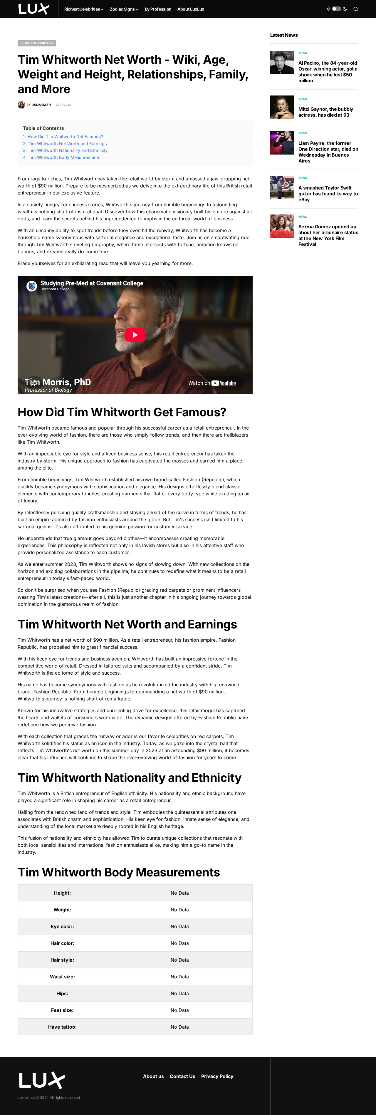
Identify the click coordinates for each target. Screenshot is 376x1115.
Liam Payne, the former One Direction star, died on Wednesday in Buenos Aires (328, 152)
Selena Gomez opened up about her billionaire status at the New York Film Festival (328, 235)
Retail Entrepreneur (37, 43)
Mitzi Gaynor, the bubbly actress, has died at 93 (325, 112)
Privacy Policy (217, 1076)
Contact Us (182, 1076)
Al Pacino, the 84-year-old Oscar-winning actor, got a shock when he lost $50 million (327, 71)
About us (153, 1076)
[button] (336, 9)
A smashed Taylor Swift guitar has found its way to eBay (328, 193)
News (302, 53)
